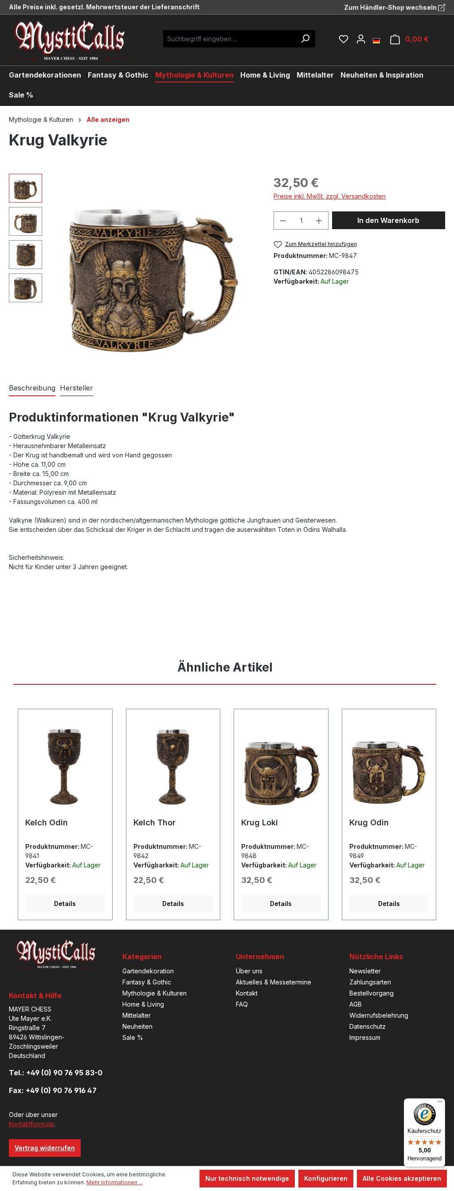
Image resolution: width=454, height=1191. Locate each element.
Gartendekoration (148, 971)
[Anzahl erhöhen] (319, 220)
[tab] (32, 388)
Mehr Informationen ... (114, 1182)
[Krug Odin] (389, 766)
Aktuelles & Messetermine (273, 982)
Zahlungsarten (370, 982)
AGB (355, 1004)
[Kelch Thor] (173, 766)
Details (65, 903)
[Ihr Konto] (361, 39)
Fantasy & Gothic (146, 982)
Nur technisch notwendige (247, 1178)
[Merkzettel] (343, 39)
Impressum (364, 1037)
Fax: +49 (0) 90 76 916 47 (53, 1090)
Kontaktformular (31, 1124)
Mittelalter (136, 1015)
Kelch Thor (154, 822)
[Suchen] (305, 38)
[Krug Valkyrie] (153, 269)
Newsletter (365, 971)
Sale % (132, 1037)
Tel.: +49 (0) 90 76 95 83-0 (55, 1072)
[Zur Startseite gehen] (77, 40)
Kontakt (247, 993)
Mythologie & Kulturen (154, 993)
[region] (132, 269)
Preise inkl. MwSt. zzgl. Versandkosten (330, 196)
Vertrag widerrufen (45, 1148)
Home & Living (143, 1004)
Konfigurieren (326, 1178)
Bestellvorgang (371, 993)
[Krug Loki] (281, 766)
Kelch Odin (46, 822)
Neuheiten (137, 1026)
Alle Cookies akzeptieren (402, 1178)
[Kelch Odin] (65, 766)
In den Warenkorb (388, 220)
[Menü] (439, 1103)
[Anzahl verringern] (283, 220)
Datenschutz (367, 1026)
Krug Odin (369, 822)
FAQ (242, 1004)
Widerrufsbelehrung (378, 1015)
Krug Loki (259, 822)
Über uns (249, 971)
